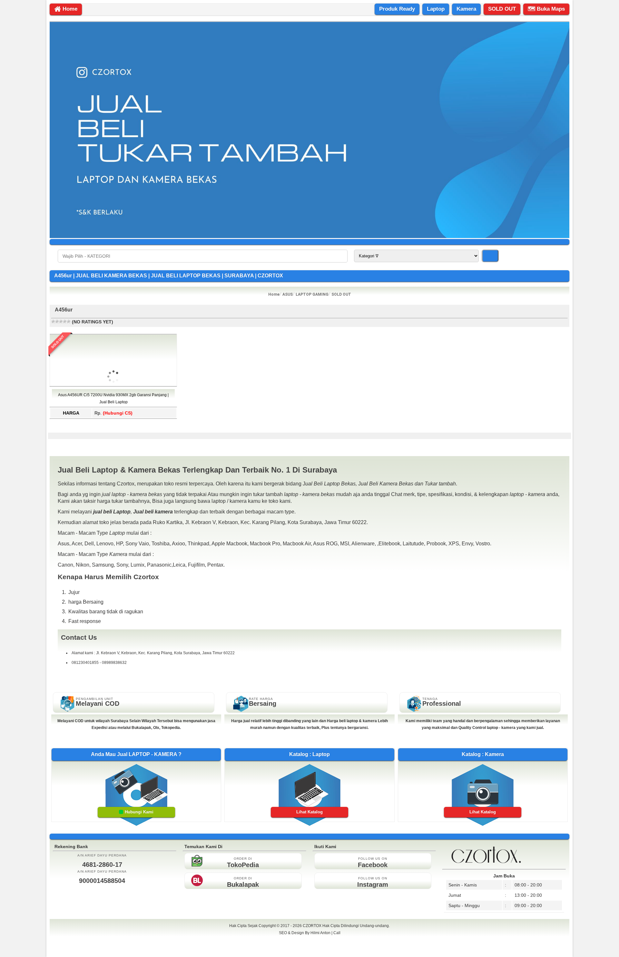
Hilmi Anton (320, 933)
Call (336, 933)
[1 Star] (53, 321)
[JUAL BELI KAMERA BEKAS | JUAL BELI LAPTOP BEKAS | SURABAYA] (309, 236)
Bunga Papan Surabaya (310, 940)
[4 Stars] (65, 321)
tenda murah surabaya (309, 947)
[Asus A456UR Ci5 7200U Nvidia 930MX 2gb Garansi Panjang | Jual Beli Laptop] (113, 414)
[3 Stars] (61, 321)
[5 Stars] (69, 321)
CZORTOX (312, 926)
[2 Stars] (57, 321)
